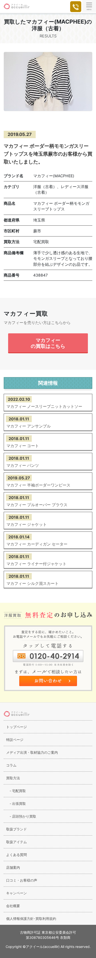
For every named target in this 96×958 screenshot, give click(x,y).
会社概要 (13, 906)
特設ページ (14, 739)
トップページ (16, 727)
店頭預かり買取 (21, 816)
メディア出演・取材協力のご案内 (32, 752)
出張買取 (16, 803)
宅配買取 (16, 791)
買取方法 (13, 778)
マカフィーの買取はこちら (48, 343)
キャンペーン (16, 893)
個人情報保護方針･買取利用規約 (31, 918)
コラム (11, 765)
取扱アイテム (16, 842)
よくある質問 (16, 855)
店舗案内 (13, 867)
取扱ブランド (16, 829)
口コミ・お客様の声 (21, 880)
